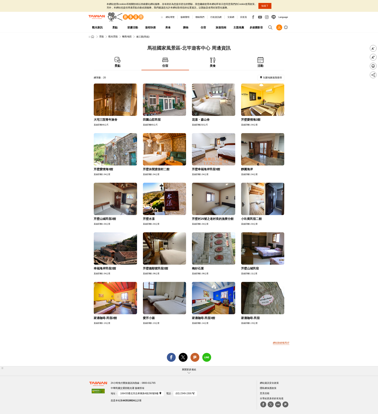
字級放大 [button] (373, 57)
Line (278, 404)
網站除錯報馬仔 (281, 343)
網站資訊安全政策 (269, 383)
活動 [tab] (260, 65)
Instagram (267, 17)
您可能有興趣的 (286, 27)
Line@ (273, 17)
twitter (183, 357)
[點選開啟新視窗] (115, 100)
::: (162, 17)
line (206, 357)
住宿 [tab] (165, 65)
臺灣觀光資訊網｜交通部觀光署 (97, 17)
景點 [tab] (117, 65)
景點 (101, 36)
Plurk (194, 357)
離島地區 (127, 36)
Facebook (253, 17)
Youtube (260, 17)
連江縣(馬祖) (142, 36)
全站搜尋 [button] (270, 27)
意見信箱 (264, 393)
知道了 (264, 6)
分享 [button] (373, 75)
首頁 (92, 36)
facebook (171, 357)
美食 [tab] (213, 65)
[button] (189, 371)
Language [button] (283, 17)
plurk (285, 404)
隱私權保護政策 (268, 388)
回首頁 (243, 17)
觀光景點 (113, 36)
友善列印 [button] (373, 66)
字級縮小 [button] (373, 48)
